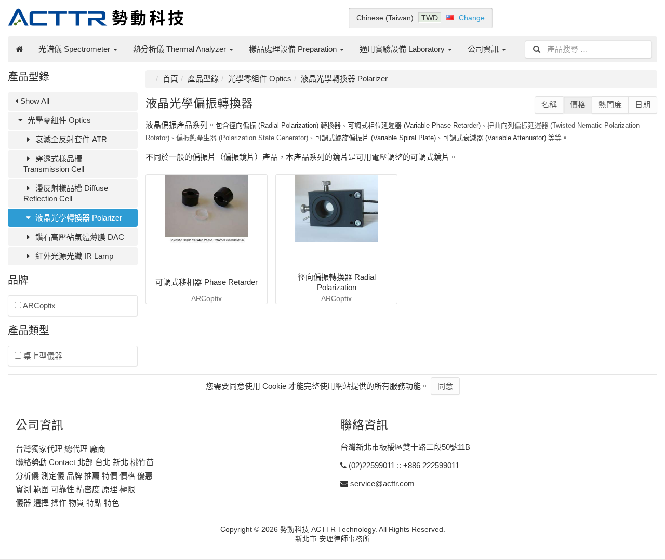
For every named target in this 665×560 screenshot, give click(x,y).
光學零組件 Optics (58, 120)
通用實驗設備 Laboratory (403, 49)
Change (472, 17)
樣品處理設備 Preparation (294, 49)
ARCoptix (38, 305)
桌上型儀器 (41, 355)
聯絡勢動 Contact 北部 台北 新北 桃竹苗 (85, 462)
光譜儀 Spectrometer (75, 49)
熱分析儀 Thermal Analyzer (180, 49)
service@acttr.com (382, 483)
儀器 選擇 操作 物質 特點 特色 (67, 502)
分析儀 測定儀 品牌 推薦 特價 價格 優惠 (84, 475)
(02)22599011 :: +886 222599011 (404, 465)
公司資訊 (484, 49)
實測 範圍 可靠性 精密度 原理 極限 (75, 489)
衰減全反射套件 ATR (70, 139)
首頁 (170, 78)
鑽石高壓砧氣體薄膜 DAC (78, 237)
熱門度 (610, 104)
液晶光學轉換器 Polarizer (77, 217)
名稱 (549, 104)
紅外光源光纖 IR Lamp (73, 256)
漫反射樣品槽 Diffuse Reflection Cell (65, 193)
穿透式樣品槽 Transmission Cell (53, 163)
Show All (33, 101)
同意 (445, 385)
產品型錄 (203, 78)
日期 (642, 104)
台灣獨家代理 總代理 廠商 (60, 448)
